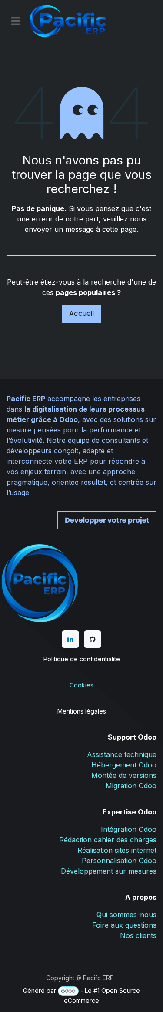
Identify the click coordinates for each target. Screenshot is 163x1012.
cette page (119, 229)
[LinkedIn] (70, 639)
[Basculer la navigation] (16, 21)
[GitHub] (92, 639)
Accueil (81, 313)
